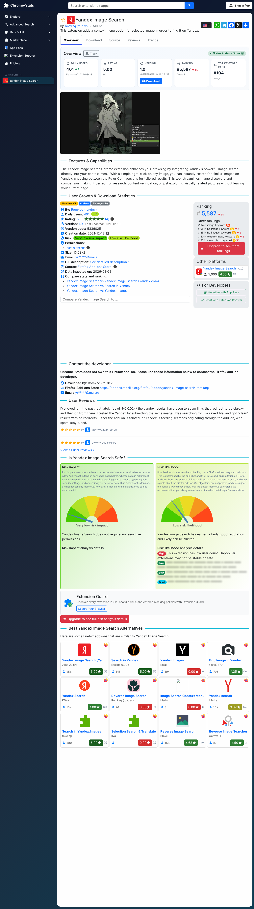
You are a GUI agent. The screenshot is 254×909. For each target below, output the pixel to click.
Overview (71, 40)
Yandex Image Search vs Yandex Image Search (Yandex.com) (113, 281)
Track (93, 53)
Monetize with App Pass (223, 292)
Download (94, 40)
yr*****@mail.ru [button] (87, 257)
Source (114, 40)
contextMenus (76, 247)
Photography (100, 203)
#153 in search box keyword (216, 240)
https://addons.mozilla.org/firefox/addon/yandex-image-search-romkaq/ (154, 388)
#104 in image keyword (214, 225)
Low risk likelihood (124, 238)
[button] (239, 5)
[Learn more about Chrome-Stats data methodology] (115, 267)
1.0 (81, 224)
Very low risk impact (90, 238)
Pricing (15, 63)
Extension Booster (22, 55)
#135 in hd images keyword (216, 232)
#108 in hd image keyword (215, 228)
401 (87, 214)
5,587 (213, 213)
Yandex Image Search (219, 268)
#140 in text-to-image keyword (218, 236)
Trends (153, 40)
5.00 (93, 219)
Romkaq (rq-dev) (76, 26)
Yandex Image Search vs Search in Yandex (99, 286)
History (15, 74)
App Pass (16, 47)
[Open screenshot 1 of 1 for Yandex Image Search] (110, 123)
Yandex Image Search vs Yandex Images (97, 291)
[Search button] (189, 5)
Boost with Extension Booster (223, 300)
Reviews (134, 40)
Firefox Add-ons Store (226, 53)
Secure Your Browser (91, 608)
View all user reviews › (77, 450)
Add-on (97, 26)
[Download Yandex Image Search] (155, 73)
